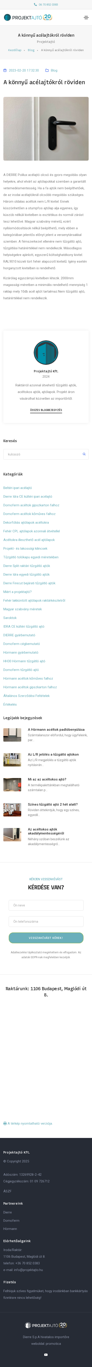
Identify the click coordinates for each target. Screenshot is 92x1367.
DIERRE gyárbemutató (19, 635)
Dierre (7, 1212)
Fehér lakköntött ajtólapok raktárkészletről (34, 601)
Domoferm (11, 1221)
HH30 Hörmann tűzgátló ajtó (24, 661)
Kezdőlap (14, 50)
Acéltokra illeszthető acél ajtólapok (29, 540)
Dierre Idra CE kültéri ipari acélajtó (27, 497)
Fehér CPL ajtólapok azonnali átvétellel (31, 531)
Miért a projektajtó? (17, 592)
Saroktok (10, 618)
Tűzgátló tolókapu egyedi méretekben (31, 557)
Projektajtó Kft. (46, 371)
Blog (31, 50)
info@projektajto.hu (28, 1270)
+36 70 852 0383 (27, 1263)
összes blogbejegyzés (46, 410)
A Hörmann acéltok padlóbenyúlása (56, 730)
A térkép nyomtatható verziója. (30, 1124)
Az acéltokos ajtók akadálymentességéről (46, 831)
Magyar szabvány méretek (22, 609)
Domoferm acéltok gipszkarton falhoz (31, 505)
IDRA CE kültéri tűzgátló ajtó (23, 627)
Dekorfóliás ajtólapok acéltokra (26, 523)
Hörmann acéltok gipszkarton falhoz (30, 687)
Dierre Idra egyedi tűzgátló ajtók (26, 575)
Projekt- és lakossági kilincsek (25, 549)
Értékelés (10, 704)
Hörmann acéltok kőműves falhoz (28, 679)
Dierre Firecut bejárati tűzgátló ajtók (29, 583)
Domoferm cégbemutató (21, 644)
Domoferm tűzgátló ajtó (21, 670)
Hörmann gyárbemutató (20, 653)
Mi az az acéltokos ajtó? (47, 779)
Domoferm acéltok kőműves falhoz (29, 514)
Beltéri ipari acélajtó (17, 488)
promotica (53, 1344)
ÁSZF (7, 1191)
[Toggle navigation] (86, 17)
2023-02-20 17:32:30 (24, 70)
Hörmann (10, 1229)
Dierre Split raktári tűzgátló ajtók (26, 566)
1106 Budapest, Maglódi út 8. (24, 1257)
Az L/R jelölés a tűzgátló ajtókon (53, 754)
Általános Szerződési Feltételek (26, 696)
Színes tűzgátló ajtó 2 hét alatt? (53, 804)
